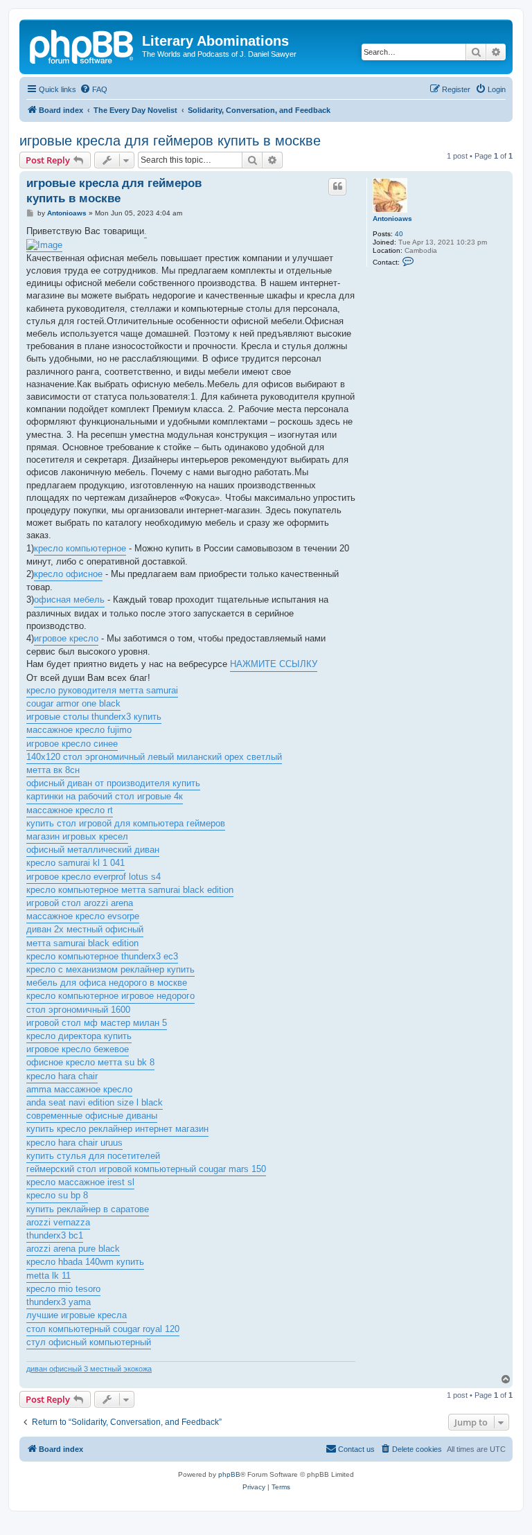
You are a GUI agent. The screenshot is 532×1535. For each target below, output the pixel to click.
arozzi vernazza (58, 1222)
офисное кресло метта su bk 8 (90, 1062)
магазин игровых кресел (77, 836)
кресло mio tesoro (63, 1289)
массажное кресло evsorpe (82, 916)
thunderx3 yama (58, 1302)
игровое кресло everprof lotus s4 (93, 876)
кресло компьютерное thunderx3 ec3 (102, 956)
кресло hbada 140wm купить (85, 1262)
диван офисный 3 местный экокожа (89, 1369)
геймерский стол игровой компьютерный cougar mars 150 (146, 1169)
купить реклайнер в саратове (87, 1209)
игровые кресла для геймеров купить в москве (170, 140)
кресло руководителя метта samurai (102, 690)
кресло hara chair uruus (74, 1142)
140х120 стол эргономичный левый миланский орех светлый (154, 757)
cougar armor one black (73, 703)
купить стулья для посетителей (93, 1156)
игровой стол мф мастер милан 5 (96, 1023)
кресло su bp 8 (57, 1195)
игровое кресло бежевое (77, 1049)
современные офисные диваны (91, 1115)
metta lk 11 (48, 1275)
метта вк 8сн (53, 770)
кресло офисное (68, 574)
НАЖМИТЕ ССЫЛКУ (273, 664)
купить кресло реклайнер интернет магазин (117, 1129)
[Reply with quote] (337, 186)
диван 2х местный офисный (84, 929)
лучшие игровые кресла (76, 1315)
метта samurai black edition (82, 943)
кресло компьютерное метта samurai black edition (129, 890)
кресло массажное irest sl (80, 1182)
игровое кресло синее (72, 743)
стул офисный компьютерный (88, 1342)
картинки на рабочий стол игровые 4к (104, 796)
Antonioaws (392, 218)
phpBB (229, 1474)
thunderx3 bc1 (54, 1235)
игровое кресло (66, 638)
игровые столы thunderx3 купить (93, 716)
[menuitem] (93, 89)
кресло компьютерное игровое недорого (110, 996)
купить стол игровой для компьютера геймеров (125, 823)
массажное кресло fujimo (79, 730)
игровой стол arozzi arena (79, 903)
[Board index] (82, 45)
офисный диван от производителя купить (113, 783)
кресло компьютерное (80, 548)
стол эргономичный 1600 (78, 1009)
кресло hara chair (62, 1076)
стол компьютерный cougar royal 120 (102, 1329)
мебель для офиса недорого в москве (106, 982)
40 (399, 234)
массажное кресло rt (69, 810)
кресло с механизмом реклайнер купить (110, 969)
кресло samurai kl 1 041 (75, 863)
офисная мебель (69, 599)
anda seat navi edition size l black (94, 1102)
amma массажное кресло (79, 1089)
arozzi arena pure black (73, 1248)
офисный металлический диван (92, 849)
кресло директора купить (79, 1036)
